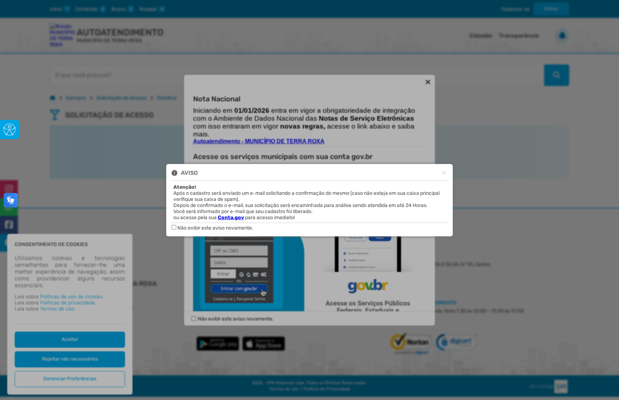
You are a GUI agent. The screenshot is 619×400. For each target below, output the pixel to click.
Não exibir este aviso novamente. (215, 228)
